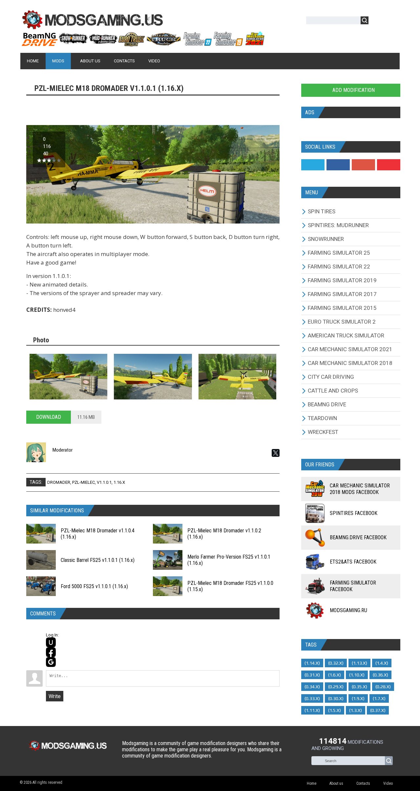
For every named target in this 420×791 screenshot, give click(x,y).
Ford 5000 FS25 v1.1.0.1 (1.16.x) (94, 586)
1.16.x (119, 482)
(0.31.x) (312, 674)
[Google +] (363, 164)
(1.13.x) (359, 663)
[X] (276, 453)
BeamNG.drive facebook (358, 537)
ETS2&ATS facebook (353, 562)
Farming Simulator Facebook (353, 586)
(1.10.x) (357, 674)
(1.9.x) (358, 698)
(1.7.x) (379, 698)
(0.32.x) (336, 663)
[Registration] (392, 21)
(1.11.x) (312, 710)
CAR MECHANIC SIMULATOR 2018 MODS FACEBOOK (360, 488)
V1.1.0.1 (104, 482)
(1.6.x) (334, 674)
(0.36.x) (380, 674)
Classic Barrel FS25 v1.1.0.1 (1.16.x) (98, 560)
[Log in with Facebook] (51, 652)
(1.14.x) (312, 663)
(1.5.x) (334, 710)
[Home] (143, 43)
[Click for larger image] (68, 376)
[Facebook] (338, 164)
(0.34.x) (312, 686)
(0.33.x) (312, 698)
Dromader (58, 482)
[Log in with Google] (51, 662)
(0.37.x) (378, 710)
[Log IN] (377, 21)
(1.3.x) (355, 710)
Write (55, 696)
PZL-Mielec (83, 482)
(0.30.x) (336, 698)
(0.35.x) (359, 686)
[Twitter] (313, 164)
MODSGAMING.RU (348, 610)
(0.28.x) (383, 686)
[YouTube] (388, 164)
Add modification (353, 90)
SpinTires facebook (353, 513)
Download (48, 417)
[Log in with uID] (51, 642)
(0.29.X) (336, 686)
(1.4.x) (381, 663)
